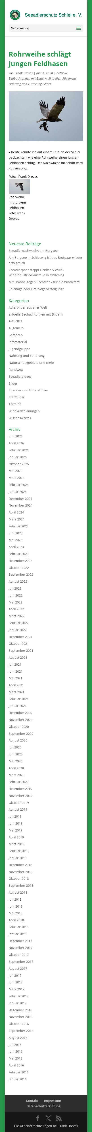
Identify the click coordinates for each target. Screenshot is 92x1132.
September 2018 (21, 885)
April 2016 (16, 1065)
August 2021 (18, 657)
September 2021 (21, 650)
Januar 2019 (18, 858)
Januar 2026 (18, 457)
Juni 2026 (16, 436)
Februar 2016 (19, 1072)
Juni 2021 (16, 671)
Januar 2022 (18, 630)
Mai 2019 (15, 830)
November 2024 (20, 505)
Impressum (52, 1101)
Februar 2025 (19, 485)
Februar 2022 (19, 623)
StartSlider (17, 397)
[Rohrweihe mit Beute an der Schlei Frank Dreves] (19, 186)
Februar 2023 (19, 554)
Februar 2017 (19, 996)
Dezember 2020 (20, 713)
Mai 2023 (15, 540)
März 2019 (16, 844)
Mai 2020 (15, 761)
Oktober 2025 (19, 464)
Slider (47, 84)
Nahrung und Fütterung (25, 84)
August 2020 (18, 740)
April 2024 (16, 512)
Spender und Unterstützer (28, 390)
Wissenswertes (20, 418)
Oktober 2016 (19, 1024)
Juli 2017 (15, 975)
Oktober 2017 (19, 954)
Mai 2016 (15, 1058)
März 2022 (16, 616)
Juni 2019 (16, 823)
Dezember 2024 (20, 498)
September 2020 (21, 733)
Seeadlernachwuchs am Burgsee (33, 250)
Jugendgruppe (19, 349)
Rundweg (16, 369)
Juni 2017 (16, 982)
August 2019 (18, 809)
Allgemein (69, 78)
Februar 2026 (19, 450)
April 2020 (16, 768)
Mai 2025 (15, 471)
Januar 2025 (18, 491)
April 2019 (16, 837)
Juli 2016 (15, 1044)
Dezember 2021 (20, 637)
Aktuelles (54, 78)
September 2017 (21, 961)
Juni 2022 (16, 595)
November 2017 (20, 948)
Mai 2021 (15, 678)
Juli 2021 (15, 664)
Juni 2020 (16, 754)
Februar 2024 (19, 526)
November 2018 (20, 872)
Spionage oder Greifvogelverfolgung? (36, 289)
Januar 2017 (18, 1003)
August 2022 (18, 581)
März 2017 (16, 989)
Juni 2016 (16, 1051)
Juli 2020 (15, 747)
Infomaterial (18, 342)
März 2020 (16, 775)
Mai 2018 (15, 913)
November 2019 (20, 796)
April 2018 (16, 920)
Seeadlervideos (20, 376)
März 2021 (16, 692)
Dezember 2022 (20, 561)
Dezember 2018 (20, 865)
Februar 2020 (19, 782)
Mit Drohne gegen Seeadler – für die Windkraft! (44, 282)
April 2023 (16, 547)
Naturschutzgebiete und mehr (31, 362)
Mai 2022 (15, 602)
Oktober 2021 (19, 643)
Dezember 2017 (20, 941)
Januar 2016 (18, 1079)
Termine (15, 404)
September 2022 (21, 574)
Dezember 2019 (20, 789)
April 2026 (16, 443)
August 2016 (18, 1037)
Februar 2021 (19, 699)
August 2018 (18, 892)
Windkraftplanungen (24, 411)
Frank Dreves (24, 73)
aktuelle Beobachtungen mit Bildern (36, 314)
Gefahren (16, 335)
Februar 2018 (19, 927)
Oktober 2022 (19, 568)
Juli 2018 (15, 899)
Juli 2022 (15, 588)
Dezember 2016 (20, 1010)
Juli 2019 (15, 816)
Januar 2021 (18, 706)
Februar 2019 (19, 851)
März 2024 (16, 519)
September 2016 (21, 1031)
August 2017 (18, 968)
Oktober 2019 (19, 803)
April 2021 (16, 685)
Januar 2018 (18, 934)
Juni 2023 (16, 533)
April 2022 (16, 609)
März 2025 (16, 478)
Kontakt (32, 1101)
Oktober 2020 (19, 726)
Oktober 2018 (19, 878)
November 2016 (20, 1017)
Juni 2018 (16, 906)
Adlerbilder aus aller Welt (28, 307)
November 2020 (20, 719)
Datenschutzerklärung (44, 1106)
